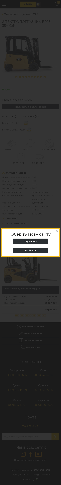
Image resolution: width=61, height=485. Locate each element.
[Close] (56, 231)
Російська (30, 250)
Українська (30, 241)
